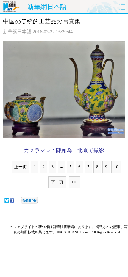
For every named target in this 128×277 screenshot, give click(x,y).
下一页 (57, 182)
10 (116, 167)
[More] (29, 200)
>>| (74, 182)
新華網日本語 (47, 6)
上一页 (20, 167)
